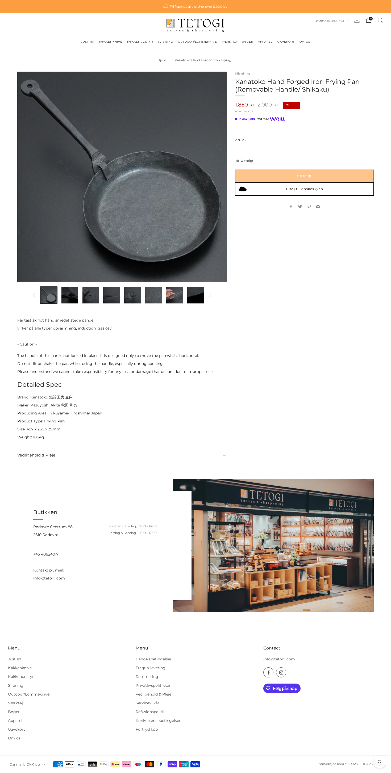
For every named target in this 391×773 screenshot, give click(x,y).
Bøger (14, 712)
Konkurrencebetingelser (158, 720)
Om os (14, 738)
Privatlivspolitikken (153, 685)
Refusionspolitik (150, 712)
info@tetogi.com (279, 659)
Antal (240, 140)
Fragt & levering (150, 668)
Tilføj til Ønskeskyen (304, 189)
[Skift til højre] (210, 295)
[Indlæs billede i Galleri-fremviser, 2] (69, 295)
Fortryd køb (147, 729)
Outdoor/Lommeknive (28, 694)
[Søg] (380, 20)
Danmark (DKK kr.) (330, 20)
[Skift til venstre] (34, 295)
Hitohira (242, 73)
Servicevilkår (147, 703)
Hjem (161, 60)
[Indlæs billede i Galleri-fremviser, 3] (90, 295)
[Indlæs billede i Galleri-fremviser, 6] (153, 295)
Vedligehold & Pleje (153, 694)
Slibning (15, 685)
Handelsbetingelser (154, 659)
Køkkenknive (20, 668)
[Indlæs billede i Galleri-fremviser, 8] (195, 295)
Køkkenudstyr (21, 677)
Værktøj (15, 703)
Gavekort (16, 729)
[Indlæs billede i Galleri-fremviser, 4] (111, 295)
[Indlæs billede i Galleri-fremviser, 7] (174, 295)
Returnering (147, 677)
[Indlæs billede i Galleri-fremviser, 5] (132, 295)
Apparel (15, 720)
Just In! (14, 659)
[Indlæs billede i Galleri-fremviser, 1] (48, 295)
